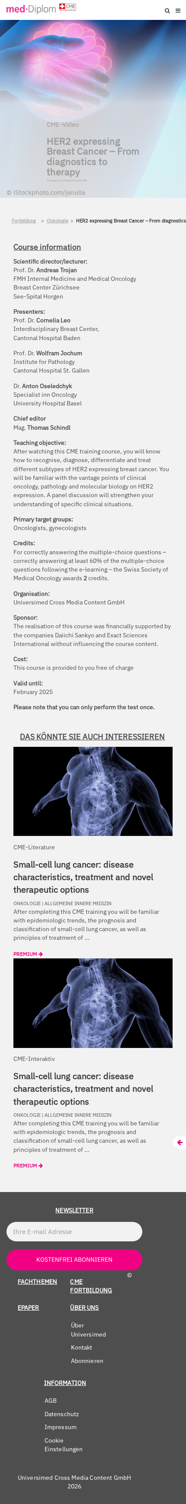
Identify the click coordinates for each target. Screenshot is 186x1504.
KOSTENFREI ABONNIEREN (74, 1259)
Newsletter (74, 1210)
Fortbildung (24, 221)
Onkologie (57, 221)
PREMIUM (25, 954)
